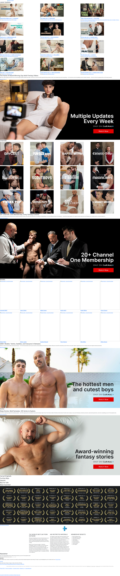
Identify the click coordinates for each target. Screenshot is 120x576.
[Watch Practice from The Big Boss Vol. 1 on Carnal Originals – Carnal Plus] (100, 46)
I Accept (1, 561)
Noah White (11, 38)
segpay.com (89, 566)
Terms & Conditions (8, 568)
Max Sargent (10, 56)
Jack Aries (92, 74)
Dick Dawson (45, 38)
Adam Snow (90, 19)
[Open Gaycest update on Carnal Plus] (60, 17)
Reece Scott (82, 21)
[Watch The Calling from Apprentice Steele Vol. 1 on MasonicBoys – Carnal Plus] (60, 46)
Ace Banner (45, 19)
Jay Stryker (5, 19)
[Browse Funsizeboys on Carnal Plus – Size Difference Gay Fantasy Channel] (45, 153)
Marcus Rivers (51, 74)
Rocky (96, 56)
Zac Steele (87, 21)
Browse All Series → (3, 414)
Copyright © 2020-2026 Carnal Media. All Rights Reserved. (10, 574)
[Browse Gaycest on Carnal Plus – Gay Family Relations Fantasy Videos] (14, 153)
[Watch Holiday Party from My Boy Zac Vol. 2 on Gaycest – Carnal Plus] (100, 29)
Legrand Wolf (104, 19)
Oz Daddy (14, 19)
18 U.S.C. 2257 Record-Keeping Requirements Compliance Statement (12, 564)
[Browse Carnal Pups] (45, 202)
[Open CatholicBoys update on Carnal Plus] (20, 53)
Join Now (12, 0)
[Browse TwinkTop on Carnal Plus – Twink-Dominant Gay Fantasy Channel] (14, 202)
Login (9, 0)
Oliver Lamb (109, 19)
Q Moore (117, 19)
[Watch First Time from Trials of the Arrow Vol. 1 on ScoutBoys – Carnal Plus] (100, 10)
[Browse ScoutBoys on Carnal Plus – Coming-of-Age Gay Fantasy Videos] (45, 177)
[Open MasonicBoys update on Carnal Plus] (20, 17)
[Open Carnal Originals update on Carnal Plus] (100, 53)
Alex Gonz (5, 74)
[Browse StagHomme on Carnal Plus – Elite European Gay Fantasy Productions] (75, 177)
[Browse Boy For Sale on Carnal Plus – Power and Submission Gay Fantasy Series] (14, 177)
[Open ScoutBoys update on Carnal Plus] (100, 17)
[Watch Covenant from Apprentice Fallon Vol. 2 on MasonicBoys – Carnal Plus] (20, 10)
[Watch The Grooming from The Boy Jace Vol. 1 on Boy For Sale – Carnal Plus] (60, 29)
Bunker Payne (94, 19)
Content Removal (28, 568)
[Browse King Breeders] (75, 202)
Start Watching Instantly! (4, 525)
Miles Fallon (9, 19)
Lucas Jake (45, 56)
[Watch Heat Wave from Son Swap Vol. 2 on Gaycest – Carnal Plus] (60, 10)
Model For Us (22, 568)
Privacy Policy (2, 568)
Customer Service (16, 568)
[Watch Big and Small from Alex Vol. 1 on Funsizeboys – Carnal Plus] (20, 64)
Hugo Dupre (59, 19)
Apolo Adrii (50, 19)
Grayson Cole (86, 56)
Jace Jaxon (51, 38)
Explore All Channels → (4, 218)
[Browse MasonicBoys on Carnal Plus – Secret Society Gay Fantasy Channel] (105, 177)
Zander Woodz (92, 21)
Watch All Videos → (3, 79)
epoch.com (93, 566)
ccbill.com (98, 566)
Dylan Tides (100, 19)
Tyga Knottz (16, 56)
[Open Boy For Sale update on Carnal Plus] (100, 71)
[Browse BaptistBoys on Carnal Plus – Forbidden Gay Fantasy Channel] (75, 153)
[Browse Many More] (105, 202)
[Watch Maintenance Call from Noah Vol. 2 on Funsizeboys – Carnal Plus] (20, 29)
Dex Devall (54, 19)
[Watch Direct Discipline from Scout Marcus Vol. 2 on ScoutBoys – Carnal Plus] (60, 64)
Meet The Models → (3, 347)
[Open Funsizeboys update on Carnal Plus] (20, 71)
